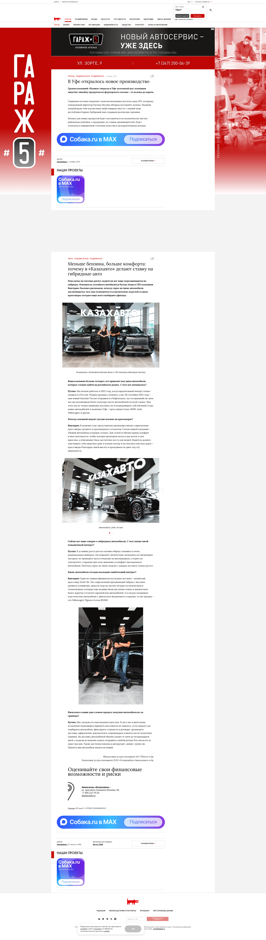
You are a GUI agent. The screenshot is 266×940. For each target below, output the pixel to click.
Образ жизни (164, 19)
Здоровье (148, 19)
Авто (70, 259)
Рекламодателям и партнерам (122, 911)
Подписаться (83, 76)
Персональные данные (163, 911)
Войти (56, 2)
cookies (107, 931)
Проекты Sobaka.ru (202, 2)
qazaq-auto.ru (88, 795)
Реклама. (71, 808)
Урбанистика (79, 25)
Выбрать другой (182, 16)
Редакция (101, 911)
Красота (105, 19)
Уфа (188, 2)
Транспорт (139, 25)
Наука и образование (157, 25)
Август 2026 (98, 844)
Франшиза (144, 911)
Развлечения (81, 19)
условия (83, 929)
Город (68, 19)
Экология (135, 19)
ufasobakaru (62, 162)
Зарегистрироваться (70, 2)
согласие (97, 929)
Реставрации (94, 25)
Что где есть (120, 19)
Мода (94, 19)
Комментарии (147, 161)
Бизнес (66, 25)
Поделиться (97, 76)
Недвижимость (111, 25)
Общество (126, 25)
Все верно (197, 16)
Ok (133, 929)
